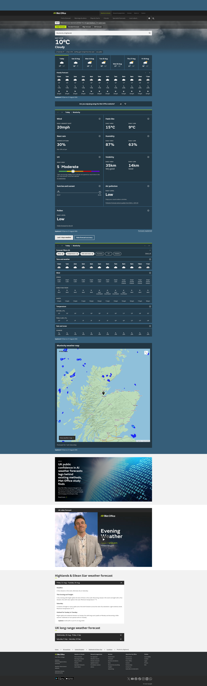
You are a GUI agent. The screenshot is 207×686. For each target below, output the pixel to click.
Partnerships (129, 665)
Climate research (95, 661)
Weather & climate (105, 13)
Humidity (100, 254)
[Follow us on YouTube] (132, 678)
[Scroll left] (145, 72)
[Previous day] (58, 112)
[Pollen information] (148, 210)
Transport (110, 659)
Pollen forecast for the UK (65, 226)
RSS (145, 665)
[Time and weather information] (150, 259)
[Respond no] (125, 104)
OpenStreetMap (146, 441)
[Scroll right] (149, 72)
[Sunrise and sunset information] (99, 186)
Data (109, 663)
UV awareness (61, 178)
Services (129, 13)
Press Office (129, 661)
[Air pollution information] (148, 186)
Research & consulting (114, 665)
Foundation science (96, 665)
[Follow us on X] (128, 678)
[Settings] (149, 18)
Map (87, 27)
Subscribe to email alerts (132, 669)
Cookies (146, 659)
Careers (143, 13)
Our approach (94, 656)
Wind (58, 254)
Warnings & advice (80, 18)
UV (108, 254)
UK (98, 27)
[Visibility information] (148, 157)
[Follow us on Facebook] (136, 678)
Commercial (129, 659)
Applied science (95, 663)
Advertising (111, 669)
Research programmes (119, 13)
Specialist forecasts (119, 18)
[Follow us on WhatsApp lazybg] (150, 678)
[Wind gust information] (99, 119)
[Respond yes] (120, 104)
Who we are (129, 656)
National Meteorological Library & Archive (61, 661)
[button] (103, 394)
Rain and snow (85, 254)
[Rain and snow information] (150, 326)
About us (136, 13)
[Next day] (62, 112)
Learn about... (133, 18)
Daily (60, 27)
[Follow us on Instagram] (143, 678)
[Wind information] (150, 273)
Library (92, 667)
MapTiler (139, 441)
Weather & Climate (79, 654)
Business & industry (113, 661)
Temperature (71, 254)
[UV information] (99, 157)
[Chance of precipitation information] (99, 136)
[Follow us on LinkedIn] (147, 678)
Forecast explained (145, 231)
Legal (145, 661)
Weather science (95, 659)
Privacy (146, 663)
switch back (101, 23)
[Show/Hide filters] (150, 250)
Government (111, 656)
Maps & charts (95, 18)
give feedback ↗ (91, 23)
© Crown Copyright (147, 684)
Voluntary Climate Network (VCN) (59, 672)
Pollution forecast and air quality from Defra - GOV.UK (122, 203)
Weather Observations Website (61, 667)
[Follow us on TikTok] (139, 678)
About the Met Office (131, 654)
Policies (146, 654)
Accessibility (147, 656)
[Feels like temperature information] (148, 119)
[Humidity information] (148, 136)
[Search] (149, 32)
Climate (106, 18)
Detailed (73, 27)
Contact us (128, 667)
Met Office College (60, 657)
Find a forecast (66, 18)
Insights (110, 667)
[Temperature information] (150, 306)
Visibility (117, 254)
